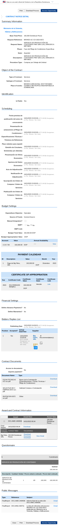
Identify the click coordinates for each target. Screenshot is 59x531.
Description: (17, 58)
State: (20, 53)
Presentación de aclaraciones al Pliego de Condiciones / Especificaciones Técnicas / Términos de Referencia (12, 133)
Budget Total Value (15, 233)
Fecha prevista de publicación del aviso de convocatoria (13, 119)
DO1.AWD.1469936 (18, 501)
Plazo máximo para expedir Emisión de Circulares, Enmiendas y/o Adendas (12, 147)
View (54, 244)
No (34, 225)
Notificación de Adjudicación (16, 175)
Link (49, 284)
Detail (55, 501)
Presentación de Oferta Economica (13, 156)
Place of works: (16, 86)
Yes (28, 225)
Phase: (19, 49)
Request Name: (16, 44)
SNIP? (20, 225)
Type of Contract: (15, 77)
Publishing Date (16, 326)
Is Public (19, 101)
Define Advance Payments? (12, 307)
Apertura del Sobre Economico (15, 163)
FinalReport (6, 501)
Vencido (39, 284)
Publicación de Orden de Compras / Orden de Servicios (13, 195)
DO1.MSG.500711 (17, 506)
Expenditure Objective (14, 213)
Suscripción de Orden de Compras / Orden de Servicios (13, 184)
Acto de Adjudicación (14, 169)
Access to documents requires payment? (14, 370)
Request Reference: (14, 40)
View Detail (40, 436)
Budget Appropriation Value (11, 237)
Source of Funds (16, 217)
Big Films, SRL (35, 337)
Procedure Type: (16, 62)
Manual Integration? (14, 221)
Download (53, 379)
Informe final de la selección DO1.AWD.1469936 (36, 501)
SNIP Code (18, 229)
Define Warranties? (15, 311)
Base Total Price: (16, 36)
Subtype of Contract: (14, 81)
